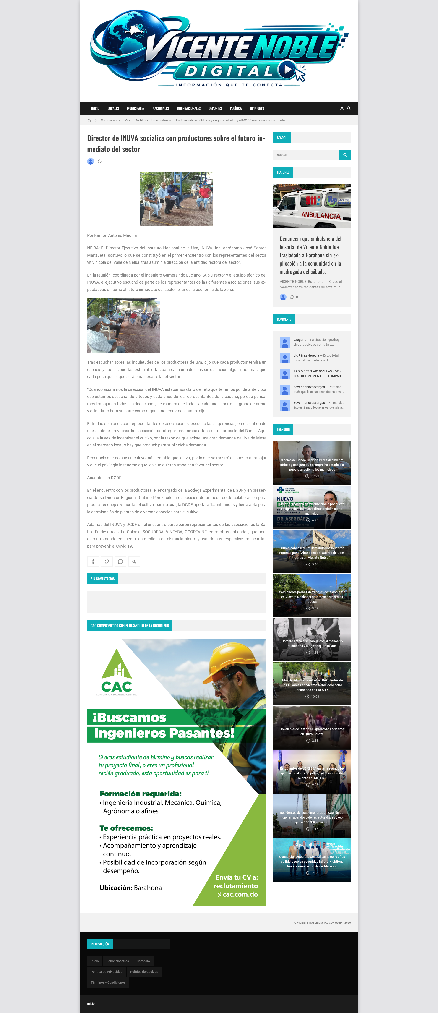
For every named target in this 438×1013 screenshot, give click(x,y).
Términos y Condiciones (108, 982)
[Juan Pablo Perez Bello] (90, 161)
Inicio (95, 108)
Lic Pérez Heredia (306, 355)
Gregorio (300, 340)
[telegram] (134, 561)
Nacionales (161, 108)
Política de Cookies (144, 972)
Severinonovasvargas (309, 387)
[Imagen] (312, 206)
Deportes (215, 108)
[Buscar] (349, 108)
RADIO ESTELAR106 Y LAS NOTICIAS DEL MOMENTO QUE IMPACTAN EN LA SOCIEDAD (318, 376)
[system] (342, 108)
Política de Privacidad (107, 972)
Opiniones (257, 108)
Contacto (143, 961)
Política (236, 108)
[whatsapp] (120, 561)
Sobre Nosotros (118, 961)
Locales (113, 108)
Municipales (135, 108)
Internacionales (189, 108)
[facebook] (93, 561)
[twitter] (107, 561)
